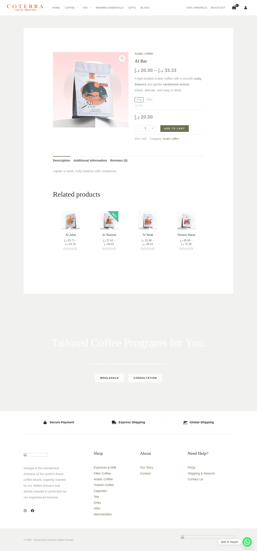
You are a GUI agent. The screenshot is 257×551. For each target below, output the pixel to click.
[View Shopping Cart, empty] (234, 7)
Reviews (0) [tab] (118, 160)
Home (56, 7)
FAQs (191, 467)
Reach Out (218, 7)
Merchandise (103, 514)
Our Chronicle (197, 7)
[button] (122, 58)
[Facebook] (32, 510)
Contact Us (195, 479)
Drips (97, 502)
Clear (139, 105)
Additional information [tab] (90, 160)
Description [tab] (61, 160)
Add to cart (174, 128)
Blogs (145, 7)
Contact (145, 473)
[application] (76, 7)
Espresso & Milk (105, 467)
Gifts (132, 7)
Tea (85, 7)
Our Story (146, 467)
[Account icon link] (245, 7)
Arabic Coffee (103, 479)
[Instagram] (25, 510)
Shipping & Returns (201, 473)
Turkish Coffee (104, 485)
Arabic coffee (144, 53)
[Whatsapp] (247, 542)
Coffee (70, 7)
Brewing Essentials (109, 7)
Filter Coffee (102, 473)
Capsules (100, 491)
